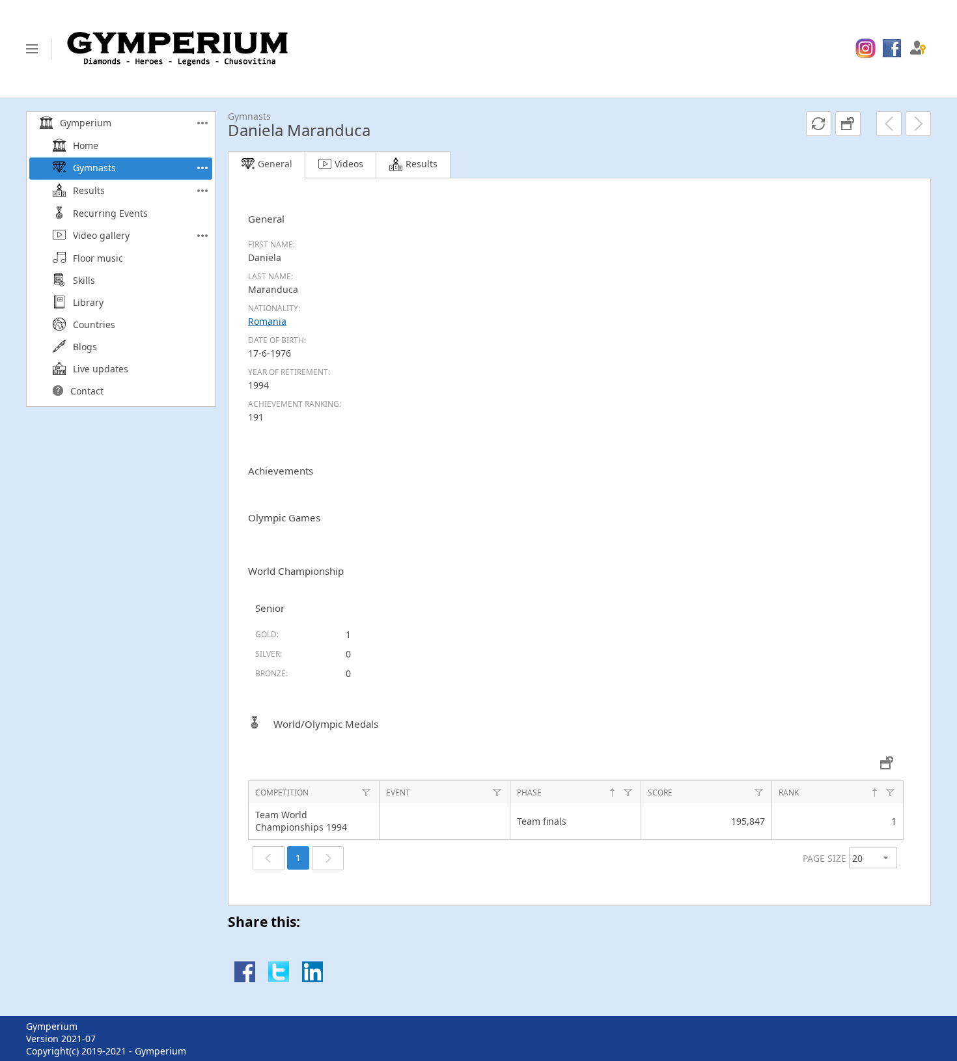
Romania (267, 321)
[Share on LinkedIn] (312, 978)
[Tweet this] (278, 978)
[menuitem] (865, 49)
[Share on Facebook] (244, 978)
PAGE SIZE (824, 858)
